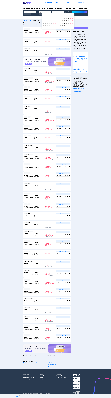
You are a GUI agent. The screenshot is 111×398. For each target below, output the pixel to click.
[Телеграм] (74, 374)
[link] (28, 64)
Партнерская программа (61, 377)
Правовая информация (46, 391)
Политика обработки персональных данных (32, 391)
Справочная (25, 375)
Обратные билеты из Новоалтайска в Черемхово (34, 362)
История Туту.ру (42, 375)
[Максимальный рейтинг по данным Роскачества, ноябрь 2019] (76, 393)
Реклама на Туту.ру (60, 375)
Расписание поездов (27, 20)
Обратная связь (42, 379)
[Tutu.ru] (27, 3)
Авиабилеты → (56, 362)
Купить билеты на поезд (56, 366)
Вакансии (41, 377)
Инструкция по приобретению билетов (80, 88)
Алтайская (31, 32)
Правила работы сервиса (77, 91)
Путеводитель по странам (28, 377)
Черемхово (36, 32)
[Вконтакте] (76, 374)
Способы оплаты (76, 89)
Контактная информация (44, 380)
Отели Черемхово (52, 364)
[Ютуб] (79, 374)
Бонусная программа (27, 379)
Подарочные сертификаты (28, 380)
